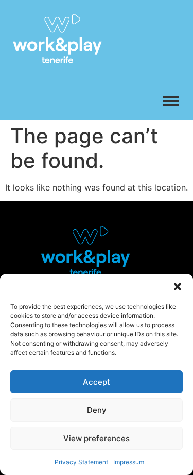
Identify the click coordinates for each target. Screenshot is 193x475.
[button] (177, 286)
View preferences (96, 438)
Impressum (128, 462)
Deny (97, 410)
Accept (96, 382)
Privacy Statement (81, 462)
